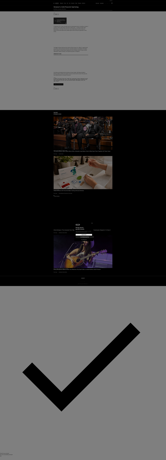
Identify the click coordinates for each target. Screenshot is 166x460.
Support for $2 (84, 234)
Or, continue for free (84, 239)
